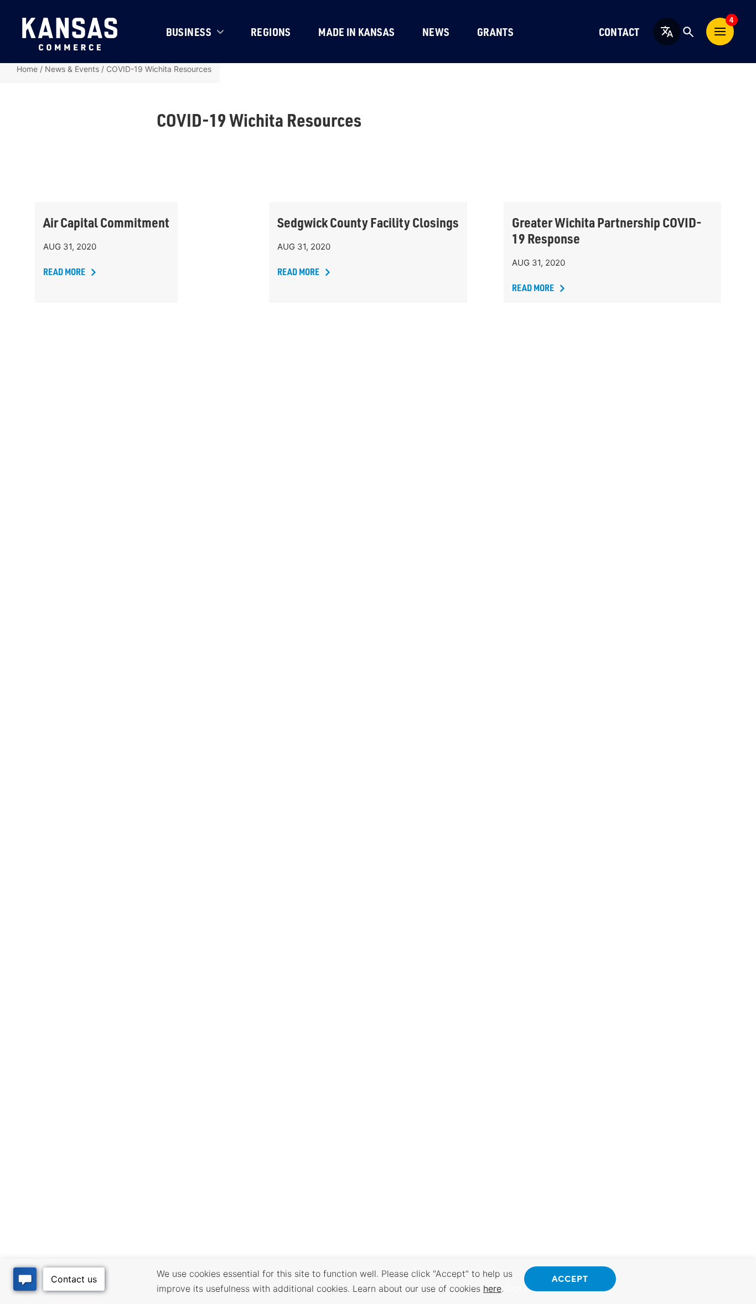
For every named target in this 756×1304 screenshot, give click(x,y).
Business (189, 32)
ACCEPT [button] (570, 1278)
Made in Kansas (356, 32)
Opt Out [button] (523, 1288)
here (492, 1288)
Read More (64, 271)
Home (27, 69)
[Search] (688, 31)
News (436, 32)
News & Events (72, 69)
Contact (619, 32)
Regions (271, 32)
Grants (495, 32)
